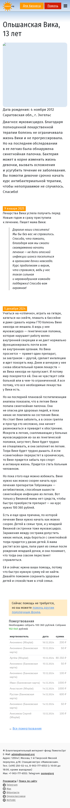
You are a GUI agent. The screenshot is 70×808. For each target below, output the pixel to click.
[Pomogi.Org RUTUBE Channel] (4, 800)
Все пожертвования (27, 728)
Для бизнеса (32, 6)
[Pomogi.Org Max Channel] (4, 788)
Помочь (52, 6)
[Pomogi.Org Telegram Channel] (4, 784)
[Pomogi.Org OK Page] (4, 796)
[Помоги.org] (8, 6)
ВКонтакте (13, 792)
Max (9, 788)
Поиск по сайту (28, 781)
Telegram (12, 784)
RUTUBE (11, 800)
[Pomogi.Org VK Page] (4, 792)
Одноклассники (16, 796)
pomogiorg (47, 773)
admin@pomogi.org (23, 754)
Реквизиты (9, 781)
